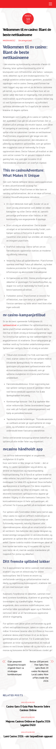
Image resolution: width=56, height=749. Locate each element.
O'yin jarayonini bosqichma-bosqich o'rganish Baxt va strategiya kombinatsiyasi (17, 668)
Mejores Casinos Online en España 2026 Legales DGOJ (28, 723)
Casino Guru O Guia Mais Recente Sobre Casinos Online (28, 708)
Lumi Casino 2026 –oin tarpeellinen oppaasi (28, 736)
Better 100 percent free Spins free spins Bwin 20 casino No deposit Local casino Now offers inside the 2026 (39, 671)
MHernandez (9, 40)
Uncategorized (25, 40)
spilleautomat (10, 325)
